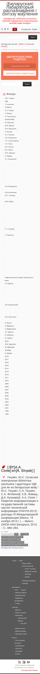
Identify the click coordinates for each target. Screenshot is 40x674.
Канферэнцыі (19, 615)
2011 (7, 377)
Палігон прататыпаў (27, 566)
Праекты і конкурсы (20, 612)
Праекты (23, 590)
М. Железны (9, 122)
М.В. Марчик (9, 125)
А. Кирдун (8, 156)
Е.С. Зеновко (9, 134)
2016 (7, 362)
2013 (7, 371)
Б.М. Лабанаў (10, 153)
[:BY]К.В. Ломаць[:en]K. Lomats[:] (11, 539)
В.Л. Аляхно (9, 147)
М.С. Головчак (10, 195)
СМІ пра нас (18, 648)
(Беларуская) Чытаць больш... (13, 547)
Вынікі (21, 560)
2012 (7, 374)
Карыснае (15, 607)
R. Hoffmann (9, 335)
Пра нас (14, 637)
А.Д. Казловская (11, 192)
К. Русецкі (8, 131)
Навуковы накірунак (20, 592)
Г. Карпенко (9, 235)
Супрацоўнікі (18, 651)
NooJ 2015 (24, 623)
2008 (7, 386)
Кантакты (17, 654)
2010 (7, 380)
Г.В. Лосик (8, 144)
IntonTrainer (28, 574)
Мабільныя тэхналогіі (31, 571)
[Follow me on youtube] (8, 29)
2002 (7, 405)
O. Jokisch (8, 338)
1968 (7, 414)
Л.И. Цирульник (10, 128)
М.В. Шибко (9, 201)
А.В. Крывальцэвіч (11, 304)
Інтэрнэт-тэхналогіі (30, 569)
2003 (7, 402)
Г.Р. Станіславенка (12, 141)
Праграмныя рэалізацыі (28, 581)
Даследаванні (16, 587)
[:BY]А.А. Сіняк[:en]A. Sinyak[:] (10, 545)
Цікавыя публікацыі (20, 631)
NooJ (7, 341)
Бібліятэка (18, 610)
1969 (7, 411)
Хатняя (14, 560)
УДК (6, 101)
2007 (7, 390)
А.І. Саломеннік (10, 159)
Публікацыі (25, 583)
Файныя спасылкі (20, 628)
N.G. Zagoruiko (10, 344)
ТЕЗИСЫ (8, 107)
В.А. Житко (9, 150)
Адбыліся (20, 621)
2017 (7, 359)
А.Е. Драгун (9, 283)
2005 (7, 396)
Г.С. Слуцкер (9, 229)
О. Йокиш (8, 113)
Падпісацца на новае (21, 634)
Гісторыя (17, 603)
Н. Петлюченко (10, 116)
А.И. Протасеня (10, 317)
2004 (7, 399)
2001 (7, 408)
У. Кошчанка (9, 104)
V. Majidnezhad (10, 329)
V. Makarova (9, 326)
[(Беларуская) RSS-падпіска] (2, 29)
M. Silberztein (10, 347)
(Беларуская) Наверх (29, 670)
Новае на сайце (26, 563)
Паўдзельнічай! (22, 618)
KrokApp (8, 350)
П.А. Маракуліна (11, 186)
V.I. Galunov (9, 332)
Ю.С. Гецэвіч (9, 98)
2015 (7, 365)
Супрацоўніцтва (19, 646)
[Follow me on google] (5, 29)
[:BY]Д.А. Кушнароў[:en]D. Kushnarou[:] (12, 542)
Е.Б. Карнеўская (11, 137)
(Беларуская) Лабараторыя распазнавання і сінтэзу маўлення (20, 8)
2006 (7, 393)
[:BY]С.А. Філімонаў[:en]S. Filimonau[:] (12, 537)
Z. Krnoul (8, 323)
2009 (7, 383)
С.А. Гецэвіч (9, 110)
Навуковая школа (20, 595)
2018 (7, 356)
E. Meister (8, 353)
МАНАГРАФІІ (9, 119)
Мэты (16, 590)
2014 (7, 368)
